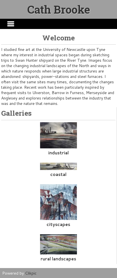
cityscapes (58, 224)
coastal (58, 174)
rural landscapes (58, 259)
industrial (58, 153)
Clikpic (31, 273)
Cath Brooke (58, 9)
